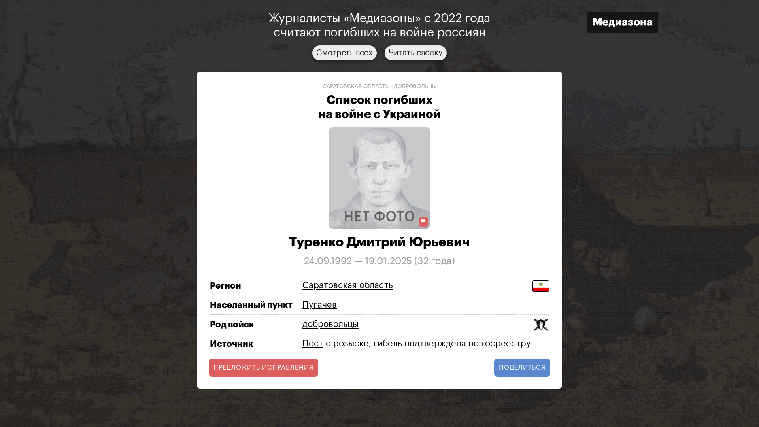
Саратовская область (356, 86)
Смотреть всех (344, 53)
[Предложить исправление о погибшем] (423, 222)
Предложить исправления (263, 368)
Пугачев (319, 304)
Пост (312, 343)
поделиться (522, 368)
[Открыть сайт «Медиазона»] (622, 23)
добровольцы (415, 86)
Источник (231, 344)
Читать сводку (416, 53)
